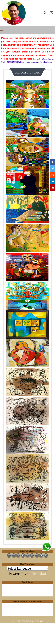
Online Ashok (36, 621)
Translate (39, 574)
